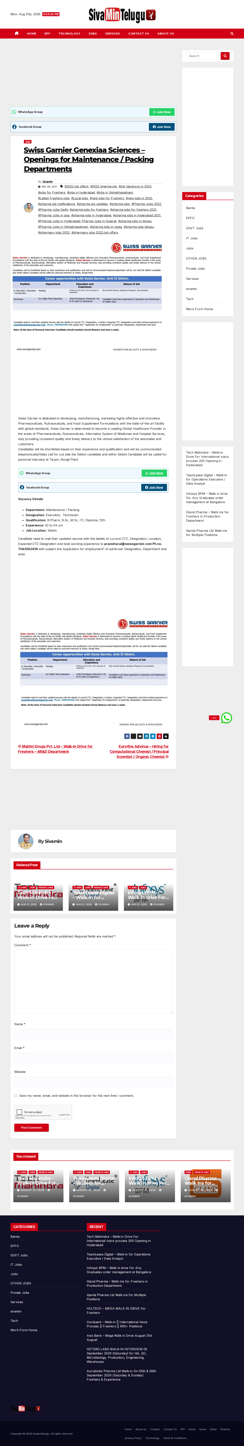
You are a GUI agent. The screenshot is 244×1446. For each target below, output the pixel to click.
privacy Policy (133, 1438)
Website (20, 1072)
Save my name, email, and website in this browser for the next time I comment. (76, 1096)
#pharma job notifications (56, 204)
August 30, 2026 (200, 1190)
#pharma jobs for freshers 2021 (133, 210)
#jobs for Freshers (51, 192)
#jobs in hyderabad (81, 192)
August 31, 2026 (33, 1190)
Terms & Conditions (175, 1438)
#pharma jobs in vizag (106, 227)
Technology (69, 33)
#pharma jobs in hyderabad (91, 215)
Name (20, 1024)
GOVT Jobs (194, 228)
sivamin (191, 289)
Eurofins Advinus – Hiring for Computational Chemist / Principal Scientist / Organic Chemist (139, 751)
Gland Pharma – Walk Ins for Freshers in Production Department (207, 516)
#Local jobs (79, 198)
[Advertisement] (93, 78)
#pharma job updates (92, 204)
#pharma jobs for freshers (89, 210)
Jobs (93, 33)
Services (112, 33)
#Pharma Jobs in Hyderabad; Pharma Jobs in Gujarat (77, 221)
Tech (189, 299)
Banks (190, 208)
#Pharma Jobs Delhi (53, 210)
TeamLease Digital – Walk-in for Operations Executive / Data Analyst (206, 479)
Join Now (164, 112)
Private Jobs (46, 887)
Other (213, 1429)
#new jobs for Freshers (107, 198)
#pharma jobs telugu (139, 227)
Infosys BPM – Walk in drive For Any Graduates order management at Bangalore (207, 498)
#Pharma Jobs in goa (53, 215)
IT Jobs (22, 887)
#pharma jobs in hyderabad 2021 (137, 215)
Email (19, 1048)
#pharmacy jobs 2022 (54, 232)
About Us (165, 33)
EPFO (190, 218)
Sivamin (48, 181)
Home (31, 33)
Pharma (225, 1429)
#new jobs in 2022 (139, 198)
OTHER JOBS (196, 258)
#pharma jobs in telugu (135, 221)
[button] (232, 33)
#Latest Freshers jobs (53, 198)
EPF (47, 33)
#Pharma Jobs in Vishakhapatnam (63, 227)
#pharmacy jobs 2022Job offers (94, 232)
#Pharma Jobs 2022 (146, 204)
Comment (22, 945)
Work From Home (199, 309)
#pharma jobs (120, 204)
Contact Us (138, 33)
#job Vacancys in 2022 (135, 186)
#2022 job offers (76, 186)
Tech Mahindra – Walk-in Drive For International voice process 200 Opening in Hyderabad (119, 1241)
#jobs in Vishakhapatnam (115, 192)
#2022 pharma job (103, 186)
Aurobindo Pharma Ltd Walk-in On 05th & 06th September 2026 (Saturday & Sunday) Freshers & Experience (121, 1375)
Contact (155, 1429)
